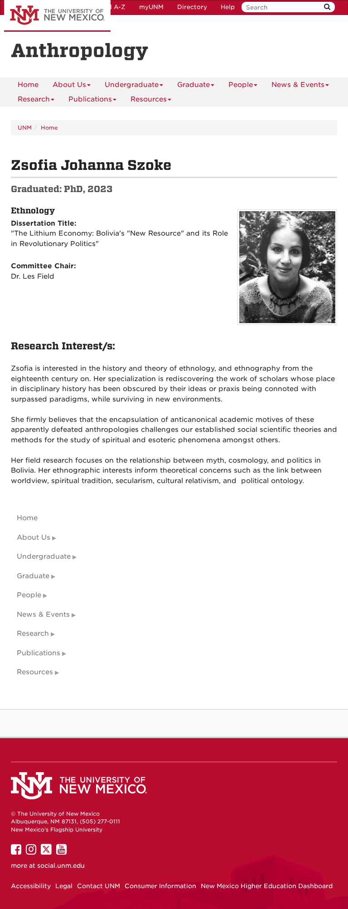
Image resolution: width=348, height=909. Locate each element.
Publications (90, 99)
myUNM (151, 7)
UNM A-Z (111, 7)
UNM (25, 127)
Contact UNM (98, 886)
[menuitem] (28, 84)
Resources (148, 99)
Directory (192, 7)
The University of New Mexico (57, 16)
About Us (69, 85)
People (240, 85)
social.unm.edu (61, 865)
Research (34, 99)
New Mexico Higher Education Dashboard (267, 886)
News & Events (297, 85)
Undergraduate (132, 85)
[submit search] (327, 7)
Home (28, 85)
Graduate (193, 85)
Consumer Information (160, 886)
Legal (63, 886)
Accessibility (31, 886)
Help (228, 7)
